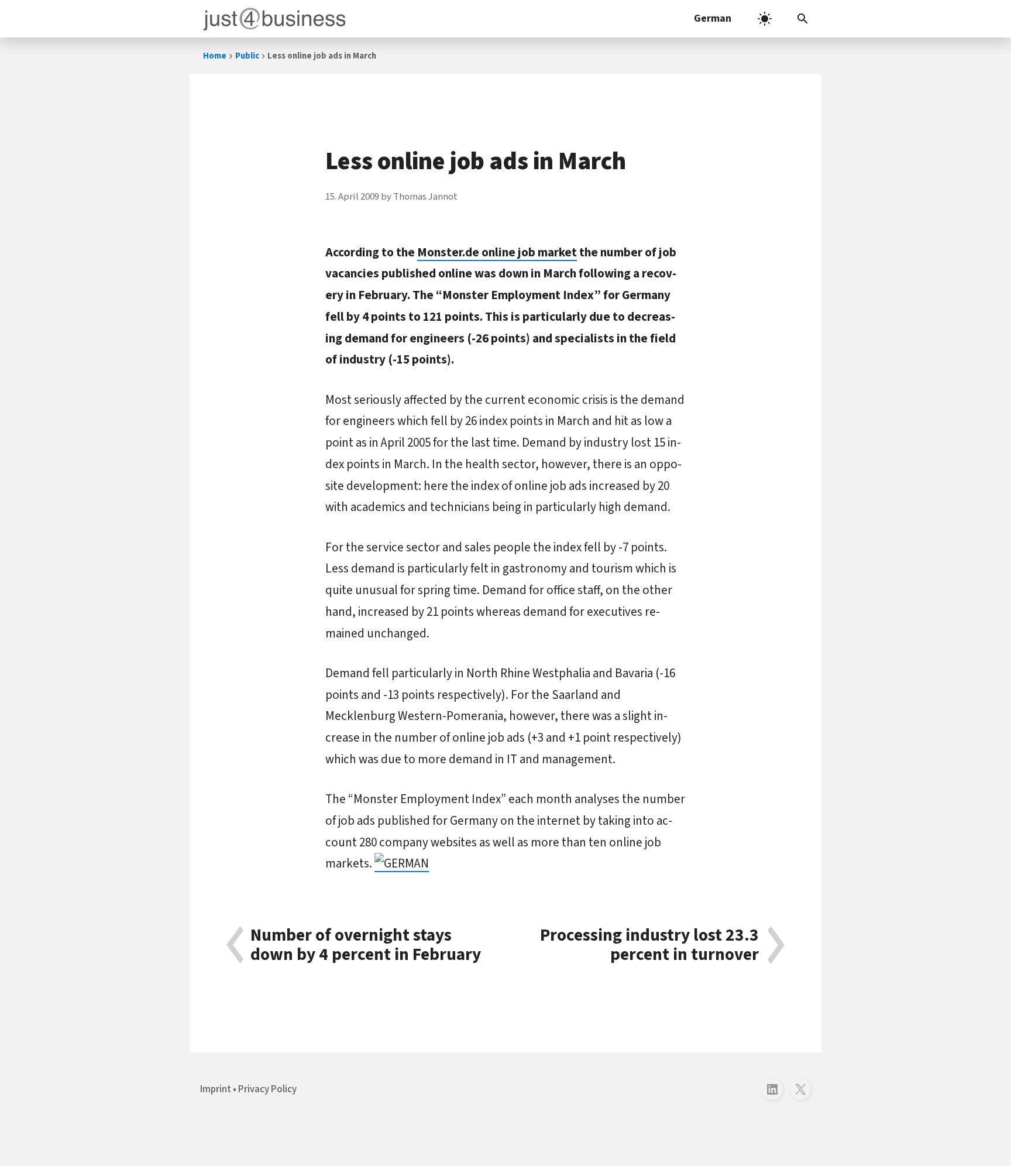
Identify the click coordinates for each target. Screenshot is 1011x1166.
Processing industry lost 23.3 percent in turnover (649, 945)
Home (214, 56)
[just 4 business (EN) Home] (272, 18)
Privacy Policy (267, 1089)
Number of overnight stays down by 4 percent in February (365, 945)
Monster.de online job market (497, 252)
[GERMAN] (401, 863)
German (712, 18)
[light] (764, 18)
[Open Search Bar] (802, 18)
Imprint (215, 1089)
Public (247, 56)
